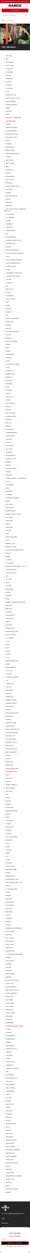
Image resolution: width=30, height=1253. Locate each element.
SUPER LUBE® (10, 1045)
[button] (2, 6)
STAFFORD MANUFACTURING (14, 1026)
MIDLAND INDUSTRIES (12, 768)
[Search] (26, 15)
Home (3, 20)
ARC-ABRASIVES (11, 121)
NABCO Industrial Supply (14, 1213)
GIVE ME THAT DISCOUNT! (15, 1243)
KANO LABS (9, 589)
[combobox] (15, 15)
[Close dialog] (28, 1229)
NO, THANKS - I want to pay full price (14, 1246)
